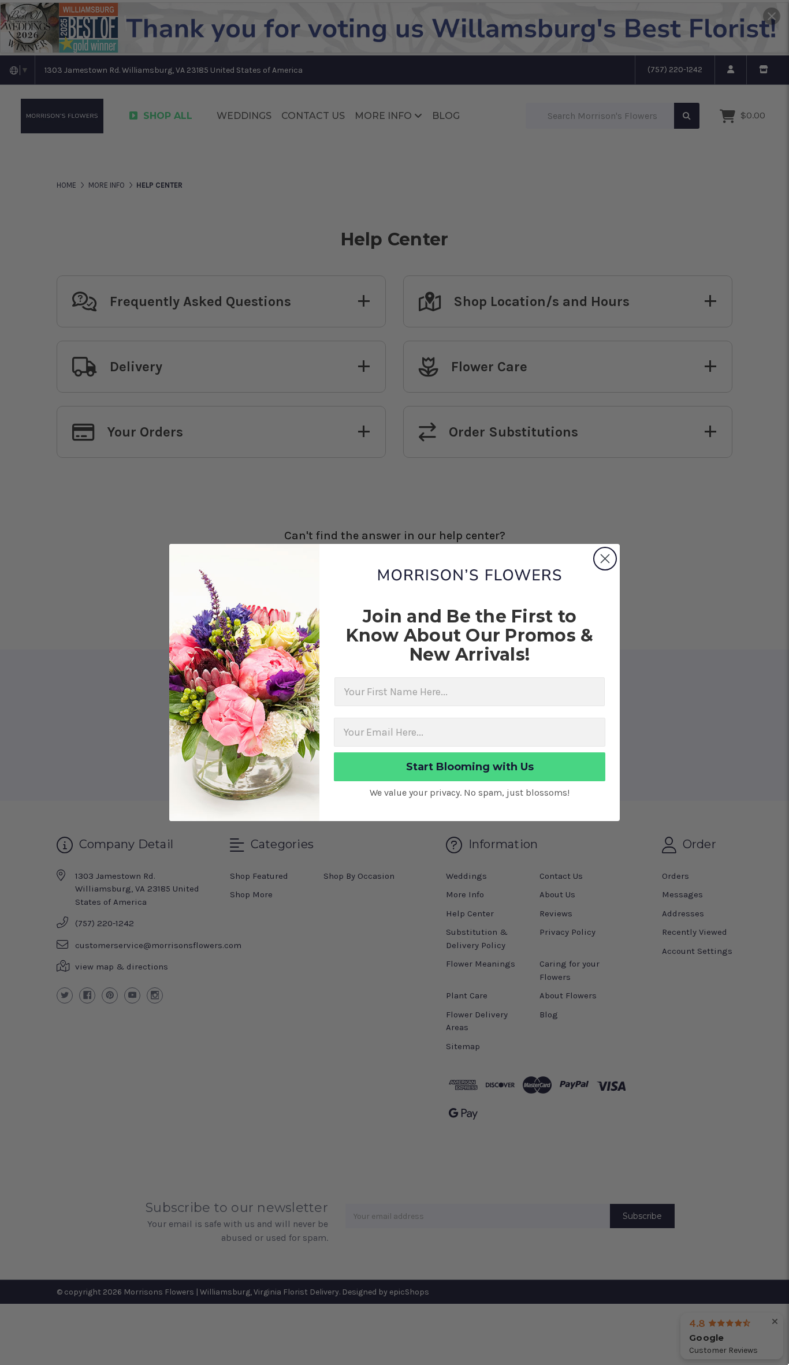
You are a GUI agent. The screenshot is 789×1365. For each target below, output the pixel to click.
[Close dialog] (605, 559)
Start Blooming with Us (470, 766)
